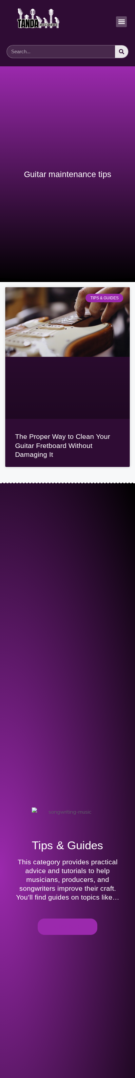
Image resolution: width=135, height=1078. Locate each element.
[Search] (121, 51)
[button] (121, 21)
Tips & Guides (67, 845)
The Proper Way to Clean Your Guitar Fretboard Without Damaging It (62, 445)
